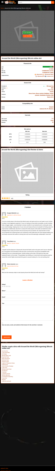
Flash (52, 120)
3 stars (6, 286)
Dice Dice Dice (5, 351)
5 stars (10, 286)
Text (3, 303)
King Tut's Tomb (5, 357)
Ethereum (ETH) (41, 76)
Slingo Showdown (6, 358)
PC (47, 108)
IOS (45, 108)
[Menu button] (2, 2)
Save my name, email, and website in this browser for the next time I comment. (22, 325)
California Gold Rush (6, 381)
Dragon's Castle (5, 361)
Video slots (50, 89)
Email (4, 297)
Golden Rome (5, 364)
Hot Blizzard (4, 370)
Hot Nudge (4, 354)
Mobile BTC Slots (4, 468)
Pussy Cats (4, 378)
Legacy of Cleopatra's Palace (8, 363)
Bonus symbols (40, 93)
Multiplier (46, 93)
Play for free (27, 36)
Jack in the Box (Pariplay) (7, 366)
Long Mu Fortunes (6, 373)
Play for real (27, 32)
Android (42, 108)
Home (2, 8)
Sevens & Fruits (5, 360)
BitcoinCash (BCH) (49, 74)
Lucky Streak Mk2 (6, 352)
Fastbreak (4, 372)
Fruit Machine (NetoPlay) (7, 376)
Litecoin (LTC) (50, 76)
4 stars (8, 286)
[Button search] (52, 2)
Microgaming (49, 86)
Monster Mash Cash (6, 355)
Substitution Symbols (45, 95)
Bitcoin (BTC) (39, 74)
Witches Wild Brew (6, 375)
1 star (3, 286)
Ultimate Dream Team (6, 369)
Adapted (51, 107)
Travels (51, 91)
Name (4, 290)
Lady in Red (4, 367)
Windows (51, 108)
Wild (52, 95)
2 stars (4, 286)
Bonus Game (32, 93)
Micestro (4, 379)
